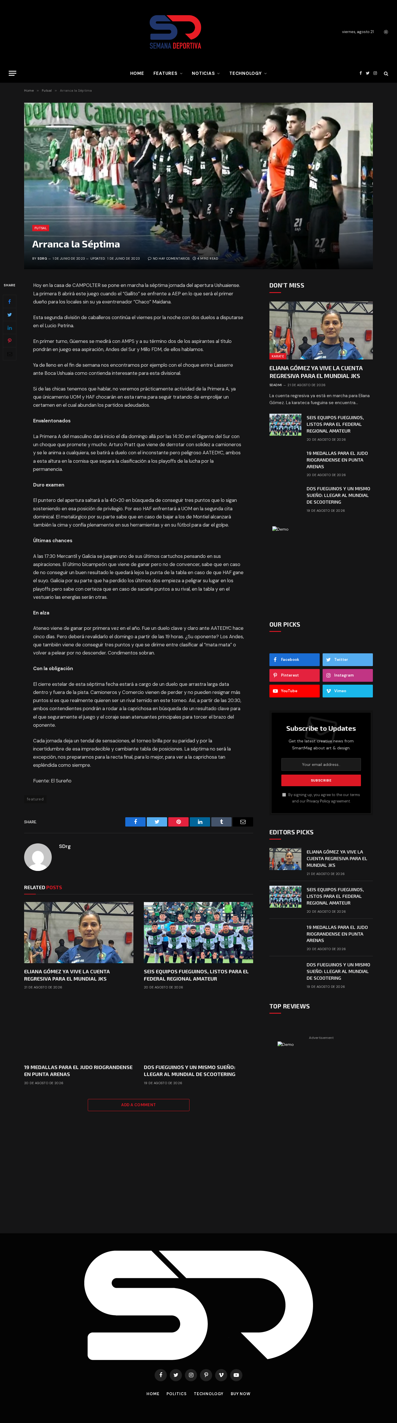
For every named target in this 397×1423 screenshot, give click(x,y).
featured (35, 799)
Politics (176, 1393)
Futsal (41, 228)
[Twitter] (9, 314)
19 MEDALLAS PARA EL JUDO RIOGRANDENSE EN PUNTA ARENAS (78, 1070)
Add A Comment (138, 1104)
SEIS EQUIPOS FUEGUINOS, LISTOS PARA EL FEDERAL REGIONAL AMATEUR (196, 974)
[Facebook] (9, 301)
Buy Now (241, 1393)
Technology (245, 73)
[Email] (9, 354)
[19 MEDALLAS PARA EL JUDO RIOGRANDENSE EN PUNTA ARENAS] (78, 1028)
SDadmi (275, 385)
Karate (278, 356)
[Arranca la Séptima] (198, 186)
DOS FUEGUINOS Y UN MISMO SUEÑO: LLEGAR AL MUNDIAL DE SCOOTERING (189, 1070)
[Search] (385, 73)
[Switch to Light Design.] (385, 32)
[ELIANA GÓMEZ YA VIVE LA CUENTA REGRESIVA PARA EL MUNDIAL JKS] (78, 932)
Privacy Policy (318, 801)
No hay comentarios (171, 258)
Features (165, 73)
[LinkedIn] (9, 327)
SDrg (42, 258)
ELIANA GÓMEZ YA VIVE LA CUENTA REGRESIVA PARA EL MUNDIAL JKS (67, 974)
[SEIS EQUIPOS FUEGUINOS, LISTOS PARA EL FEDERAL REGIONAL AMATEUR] (198, 932)
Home (137, 73)
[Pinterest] (9, 341)
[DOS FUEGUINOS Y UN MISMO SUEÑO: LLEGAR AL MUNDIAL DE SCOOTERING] (198, 1028)
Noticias (203, 73)
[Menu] (12, 73)
